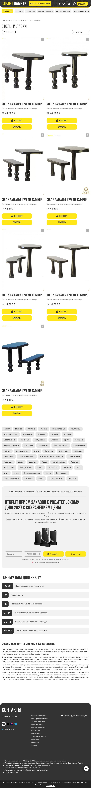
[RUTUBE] (11, 724)
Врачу (66, 440)
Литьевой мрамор (38, 721)
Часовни (72, 478)
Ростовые (28, 445)
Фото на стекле (37, 724)
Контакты (19, 11)
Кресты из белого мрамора (51, 456)
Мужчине (55, 440)
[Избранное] (63, 3)
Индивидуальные (11, 445)
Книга (39, 467)
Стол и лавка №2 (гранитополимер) (67, 104)
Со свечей (49, 451)
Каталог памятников (39, 715)
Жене (78, 467)
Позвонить (82, 4)
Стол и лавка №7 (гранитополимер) (22, 390)
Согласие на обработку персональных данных (22, 768)
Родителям (43, 445)
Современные (79, 445)
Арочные (67, 434)
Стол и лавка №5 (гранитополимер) (22, 295)
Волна (20, 462)
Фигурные (29, 478)
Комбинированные (32, 473)
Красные (74, 462)
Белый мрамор (59, 462)
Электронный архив (81, 11)
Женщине (79, 440)
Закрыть (50, 785)
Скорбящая (52, 467)
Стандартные (74, 456)
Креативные (61, 473)
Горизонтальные (56, 478)
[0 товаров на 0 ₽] (69, 3)
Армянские (27, 434)
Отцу (6, 473)
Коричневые (9, 467)
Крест (44, 462)
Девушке (67, 467)
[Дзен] (8, 724)
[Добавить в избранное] (42, 39)
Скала (36, 451)
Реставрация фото (63, 11)
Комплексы (75, 429)
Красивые (8, 462)
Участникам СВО (61, 445)
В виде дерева (22, 451)
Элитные (31, 429)
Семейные (25, 440)
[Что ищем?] (59, 3)
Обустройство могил (39, 718)
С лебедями (64, 451)
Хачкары (78, 451)
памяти (14, 3)
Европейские (9, 440)
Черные (7, 451)
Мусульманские (10, 434)
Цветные (32, 462)
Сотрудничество (11, 772)
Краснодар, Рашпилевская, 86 (75, 715)
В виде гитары (26, 467)
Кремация (35, 739)
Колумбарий (40, 440)
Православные (58, 429)
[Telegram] (15, 723)
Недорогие (8, 456)
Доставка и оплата (45, 11)
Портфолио (30, 11)
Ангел (48, 473)
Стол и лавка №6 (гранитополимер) (67, 295)
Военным (41, 434)
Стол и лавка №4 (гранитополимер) (67, 199)
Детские (54, 434)
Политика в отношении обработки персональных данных (26, 770)
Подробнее (39, 785)
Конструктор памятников (40, 3)
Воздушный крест (26, 456)
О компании (35, 733)
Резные (44, 429)
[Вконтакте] (4, 723)
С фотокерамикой (11, 478)
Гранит (7, 429)
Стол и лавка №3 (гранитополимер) (22, 199)
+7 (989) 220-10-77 (9, 717)
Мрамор (18, 429)
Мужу (16, 473)
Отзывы (34, 745)
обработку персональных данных (57, 559)
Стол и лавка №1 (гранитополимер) (22, 104)
